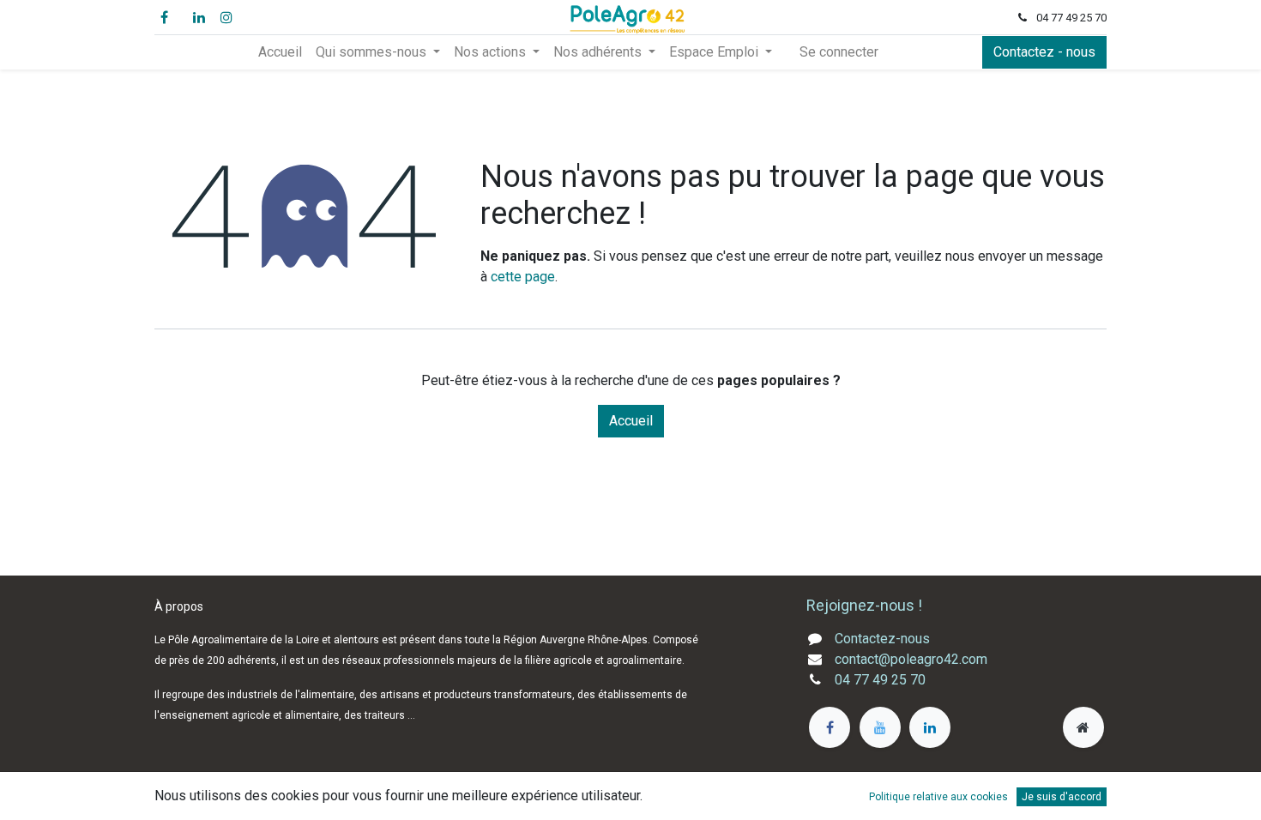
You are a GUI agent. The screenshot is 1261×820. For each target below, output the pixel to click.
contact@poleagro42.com (911, 659)
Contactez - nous (1044, 52)
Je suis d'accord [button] (1061, 797)
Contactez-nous (882, 638)
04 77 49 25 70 (880, 680)
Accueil (631, 421)
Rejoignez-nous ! (866, 605)
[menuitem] (280, 52)
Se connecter (838, 52)
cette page (523, 276)
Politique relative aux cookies (938, 797)
